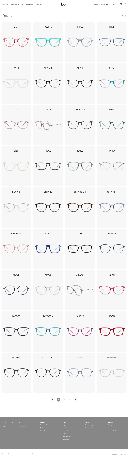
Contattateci (88, 428)
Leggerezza (66, 425)
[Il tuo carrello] (125, 3)
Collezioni (30, 4)
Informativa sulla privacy (7, 454)
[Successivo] (75, 400)
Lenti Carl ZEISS (67, 436)
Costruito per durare (45, 428)
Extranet (110, 428)
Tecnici (95, 4)
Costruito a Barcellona (46, 425)
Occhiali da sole (17, 4)
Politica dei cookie (19, 454)
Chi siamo (104, 4)
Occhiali (5, 4)
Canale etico (35, 454)
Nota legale (28, 454)
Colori (64, 433)
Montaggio (66, 439)
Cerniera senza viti (67, 428)
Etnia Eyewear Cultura (113, 425)
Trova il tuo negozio (45, 431)
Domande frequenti (90, 425)
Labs (113, 4)
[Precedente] (53, 400)
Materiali (65, 431)
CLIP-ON (39, 4)
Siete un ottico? (112, 431)
